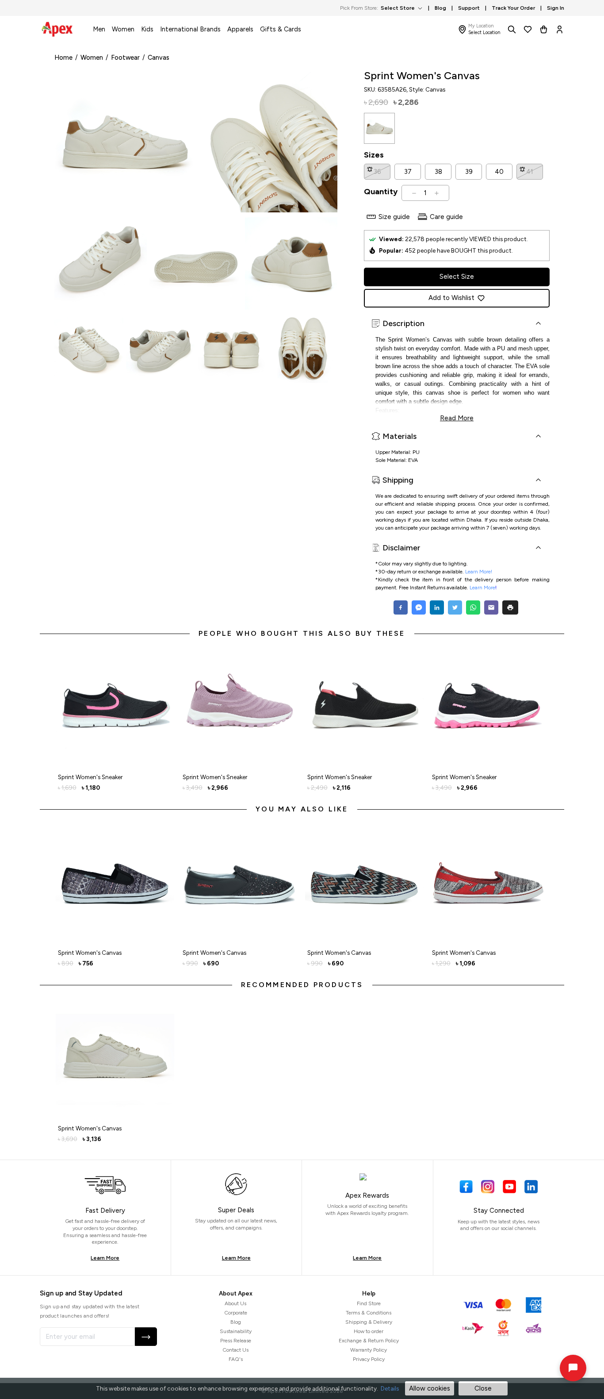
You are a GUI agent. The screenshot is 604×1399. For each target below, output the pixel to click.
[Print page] (510, 607)
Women (123, 29)
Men (99, 29)
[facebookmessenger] (418, 607)
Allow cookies (429, 1388)
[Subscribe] (146, 1336)
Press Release (235, 1341)
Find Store (369, 1303)
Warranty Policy (368, 1350)
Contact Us (235, 1350)
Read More (457, 417)
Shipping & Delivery (368, 1322)
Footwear (125, 57)
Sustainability (236, 1331)
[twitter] (455, 607)
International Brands (190, 29)
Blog (235, 1322)
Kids (147, 29)
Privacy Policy (369, 1359)
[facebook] (402, 607)
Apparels (240, 29)
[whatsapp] (473, 607)
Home (63, 57)
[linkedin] (437, 607)
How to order (368, 1331)
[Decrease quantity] (414, 193)
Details (390, 1388)
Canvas (158, 57)
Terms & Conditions (368, 1313)
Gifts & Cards (280, 29)
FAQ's (236, 1359)
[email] (491, 607)
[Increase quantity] (437, 193)
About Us (235, 1303)
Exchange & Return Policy (369, 1341)
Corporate (235, 1313)
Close (483, 1388)
